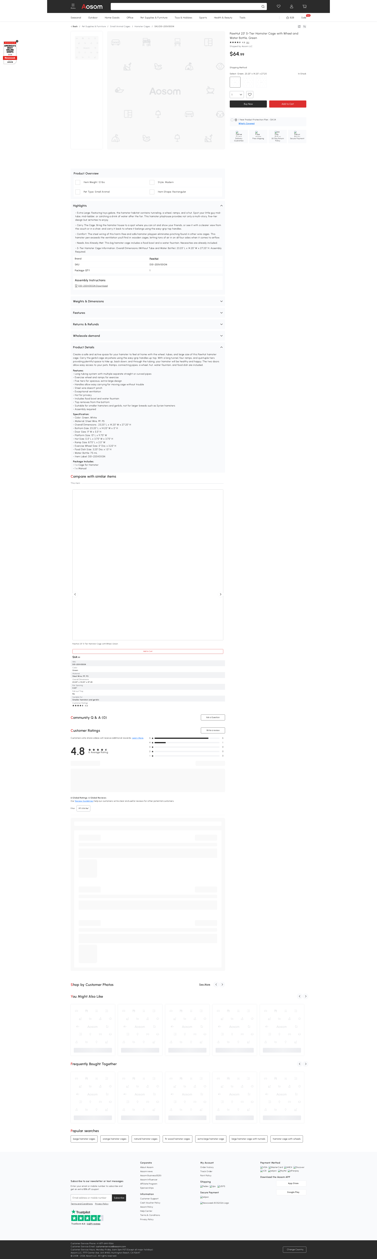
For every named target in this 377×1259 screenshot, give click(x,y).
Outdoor (93, 17)
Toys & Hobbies (183, 17)
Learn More (137, 738)
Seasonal (76, 17)
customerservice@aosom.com (111, 1246)
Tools (242, 17)
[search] (263, 6)
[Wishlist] (278, 6)
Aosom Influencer (149, 1179)
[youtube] (86, 1173)
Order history (207, 1167)
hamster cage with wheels (287, 1138)
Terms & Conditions (150, 1215)
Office (130, 17)
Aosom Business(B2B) (150, 1175)
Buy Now (248, 104)
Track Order (206, 1171)
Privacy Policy (102, 1204)
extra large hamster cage (211, 1138)
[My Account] (291, 6)
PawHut (154, 258)
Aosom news (146, 1171)
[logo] (92, 6)
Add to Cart (288, 104)
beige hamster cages (84, 1138)
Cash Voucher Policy (150, 1203)
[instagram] (79, 1173)
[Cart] (304, 6)
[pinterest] (92, 1173)
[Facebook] (73, 1173)
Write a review (213, 730)
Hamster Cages (142, 26)
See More (204, 984)
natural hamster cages (145, 1138)
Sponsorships (147, 1188)
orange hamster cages (114, 1138)
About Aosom (146, 1167)
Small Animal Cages (120, 26)
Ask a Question (213, 717)
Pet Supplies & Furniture (154, 17)
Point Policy (205, 1175)
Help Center (146, 1211)
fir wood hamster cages (177, 1138)
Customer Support (149, 1198)
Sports (203, 17)
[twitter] (99, 1173)
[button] (148, 206)
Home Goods (112, 17)
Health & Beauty (223, 17)
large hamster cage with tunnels (248, 1138)
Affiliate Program (148, 1184)
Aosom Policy (146, 1207)
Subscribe (119, 1197)
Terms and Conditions (82, 1204)
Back (75, 26)
